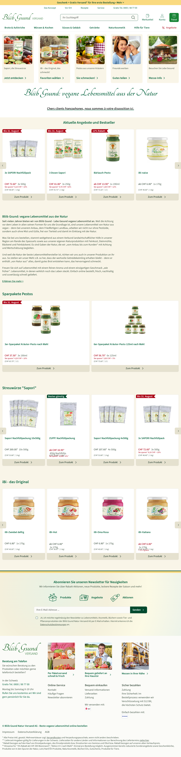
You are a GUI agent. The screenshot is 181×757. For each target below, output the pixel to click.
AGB (47, 732)
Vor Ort (68, 7)
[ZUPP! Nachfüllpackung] (68, 414)
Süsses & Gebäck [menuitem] (71, 27)
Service (100, 7)
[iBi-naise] (157, 148)
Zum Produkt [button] (21, 197)
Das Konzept (50, 7)
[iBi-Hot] (68, 508)
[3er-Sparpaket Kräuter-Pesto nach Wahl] (46, 320)
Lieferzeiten (91, 693)
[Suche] (133, 17)
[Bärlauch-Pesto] (113, 148)
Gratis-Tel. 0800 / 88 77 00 (15, 684)
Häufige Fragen (56, 693)
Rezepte (84, 7)
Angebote (171, 27)
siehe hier (144, 740)
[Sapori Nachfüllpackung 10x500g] (24, 414)
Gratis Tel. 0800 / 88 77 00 (125, 7)
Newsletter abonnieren (60, 697)
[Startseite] (25, 17)
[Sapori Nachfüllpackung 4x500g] (113, 414)
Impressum (8, 732)
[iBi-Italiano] (157, 508)
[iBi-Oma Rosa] (113, 508)
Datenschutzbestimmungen (53, 624)
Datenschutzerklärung (30, 732)
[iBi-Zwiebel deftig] (24, 508)
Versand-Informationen (97, 690)
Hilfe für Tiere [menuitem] (141, 27)
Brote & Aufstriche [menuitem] (15, 27)
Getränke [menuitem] (95, 27)
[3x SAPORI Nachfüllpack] (24, 148)
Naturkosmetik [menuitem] (117, 27)
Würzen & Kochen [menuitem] (43, 27)
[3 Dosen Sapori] (68, 148)
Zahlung (89, 697)
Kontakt (52, 690)
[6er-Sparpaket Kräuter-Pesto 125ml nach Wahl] (135, 320)
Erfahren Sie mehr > (12, 281)
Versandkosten (54, 737)
